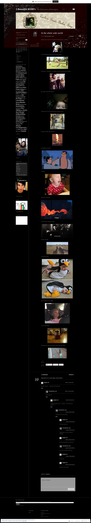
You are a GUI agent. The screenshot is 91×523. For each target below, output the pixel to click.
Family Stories (22, 79)
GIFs (34, 46)
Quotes (25, 110)
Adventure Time (20, 67)
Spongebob (18, 117)
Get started (55, 1)
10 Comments (71, 36)
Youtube (23, 131)
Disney (22, 76)
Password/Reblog (20, 106)
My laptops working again (44, 516)
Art (17, 70)
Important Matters (21, 92)
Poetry (21, 110)
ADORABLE (19, 66)
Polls (33, 5)
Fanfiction (21, 81)
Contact (22, 5)
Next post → (71, 374)
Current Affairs (20, 75)
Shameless (18, 116)
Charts (25, 73)
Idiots (22, 90)
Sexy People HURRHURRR (20, 113)
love (25, 98)
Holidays (22, 89)
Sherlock (22, 116)
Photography (18, 108)
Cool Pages (28, 5)
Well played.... (43, 512)
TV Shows (19, 125)
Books (17, 73)
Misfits (18, 102)
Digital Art (18, 76)
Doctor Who (19, 78)
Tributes (18, 124)
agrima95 (45, 382)
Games (22, 84)
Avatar (19, 70)
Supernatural (22, 118)
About (17, 5)
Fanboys (17, 81)
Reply (42, 388)
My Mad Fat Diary (23, 104)
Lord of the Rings (20, 97)
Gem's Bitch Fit (20, 85)
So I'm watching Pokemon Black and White (45, 514)
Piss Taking (20, 109)
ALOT (42, 515)
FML (24, 81)
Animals (24, 69)
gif (24, 85)
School (23, 111)
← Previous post (44, 374)
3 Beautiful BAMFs (26, 9)
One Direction (21, 105)
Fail (17, 79)
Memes (21, 100)
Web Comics (21, 129)
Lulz (17, 100)
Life (35, 46)
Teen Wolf (18, 120)
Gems (53, 36)
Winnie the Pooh (18, 131)
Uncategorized (19, 61)
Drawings (25, 77)
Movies (38, 46)
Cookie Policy (24, 521)
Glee (21, 87)
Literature (18, 97)
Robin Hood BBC (19, 111)
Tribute (22, 122)
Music (18, 104)
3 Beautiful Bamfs (48, 36)
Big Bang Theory (23, 72)
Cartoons (20, 73)
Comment (71, 489)
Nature (17, 105)
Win (25, 129)
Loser (23, 98)
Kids (20, 95)
